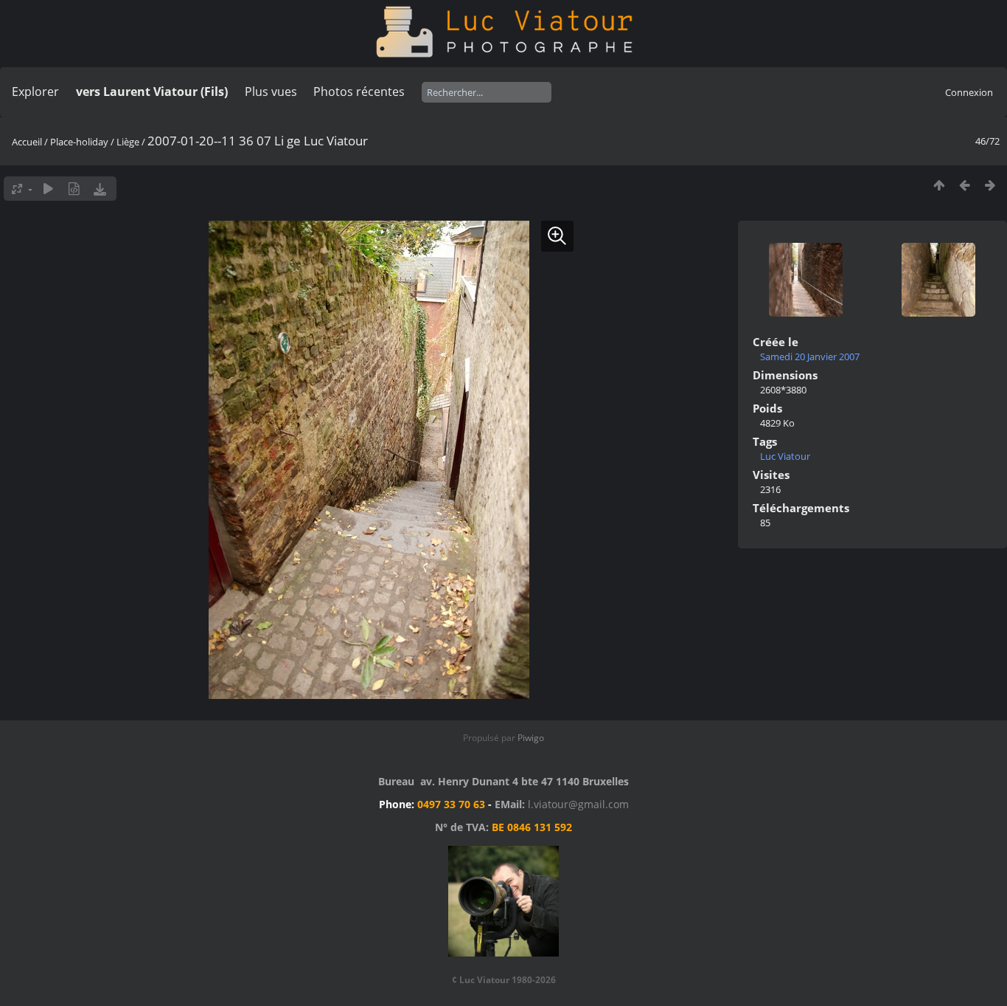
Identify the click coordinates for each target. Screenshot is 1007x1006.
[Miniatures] (939, 184)
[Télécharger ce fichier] (100, 188)
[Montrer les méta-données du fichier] (74, 188)
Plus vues (271, 91)
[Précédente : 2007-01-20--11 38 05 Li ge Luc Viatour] (965, 184)
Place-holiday (79, 141)
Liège (127, 141)
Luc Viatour (785, 456)
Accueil (27, 141)
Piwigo (531, 737)
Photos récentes (359, 91)
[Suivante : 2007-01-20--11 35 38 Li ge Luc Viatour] (990, 184)
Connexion (969, 92)
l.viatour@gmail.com (578, 804)
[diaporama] (48, 188)
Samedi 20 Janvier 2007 (810, 356)
